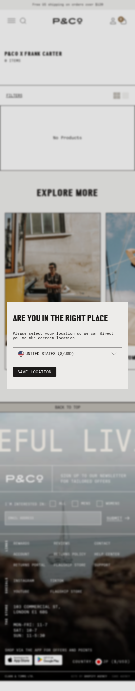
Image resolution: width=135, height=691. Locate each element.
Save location (34, 371)
